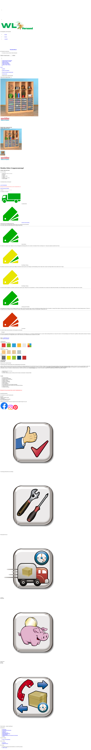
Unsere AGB (4, 731)
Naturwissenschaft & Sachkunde (7, 60)
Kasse (15, 49)
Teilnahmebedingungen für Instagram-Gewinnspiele (10, 735)
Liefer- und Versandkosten (6, 739)
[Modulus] (5, 126)
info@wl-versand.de (6, 338)
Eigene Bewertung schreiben (4, 188)
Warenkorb (12, 49)
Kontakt (3, 736)
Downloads (4, 742)
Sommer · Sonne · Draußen (6, 64)
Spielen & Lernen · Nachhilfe (6, 61)
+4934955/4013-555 (6, 337)
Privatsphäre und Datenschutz (6, 730)
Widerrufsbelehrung (5, 732)
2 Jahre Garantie (4, 747)
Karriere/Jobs (4, 729)
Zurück (1, 67)
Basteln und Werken (5, 62)
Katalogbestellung (5, 734)
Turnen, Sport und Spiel (5, 63)
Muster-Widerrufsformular (6, 733)
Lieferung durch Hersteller (25, 222)
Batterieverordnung (5, 743)
